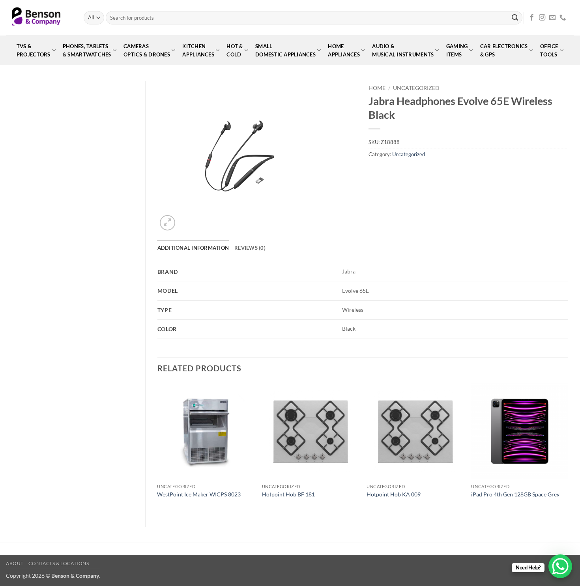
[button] (167, 222)
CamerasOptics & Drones (146, 50)
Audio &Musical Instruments (403, 50)
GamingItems (457, 50)
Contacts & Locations (58, 563)
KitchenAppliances (198, 50)
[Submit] (515, 17)
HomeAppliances (344, 50)
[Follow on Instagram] (542, 17)
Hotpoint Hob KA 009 (394, 494)
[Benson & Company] (39, 18)
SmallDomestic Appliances (285, 50)
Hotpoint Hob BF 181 (288, 494)
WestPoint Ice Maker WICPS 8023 (199, 494)
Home (377, 88)
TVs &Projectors (34, 50)
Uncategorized (416, 88)
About (15, 563)
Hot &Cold (234, 50)
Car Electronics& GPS (504, 50)
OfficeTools (549, 50)
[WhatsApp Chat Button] (560, 566)
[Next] (568, 448)
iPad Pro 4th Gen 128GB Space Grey (515, 494)
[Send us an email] (552, 17)
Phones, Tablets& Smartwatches (87, 50)
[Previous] (158, 448)
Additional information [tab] (193, 248)
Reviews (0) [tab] (250, 248)
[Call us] (562, 17)
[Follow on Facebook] (532, 17)
